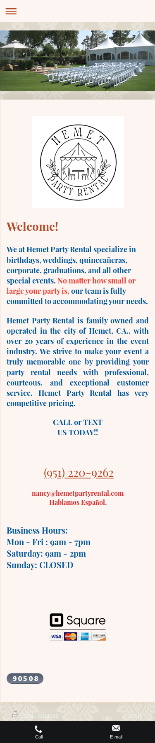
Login (135, 715)
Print (27, 715)
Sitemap (48, 715)
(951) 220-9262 (79, 472)
